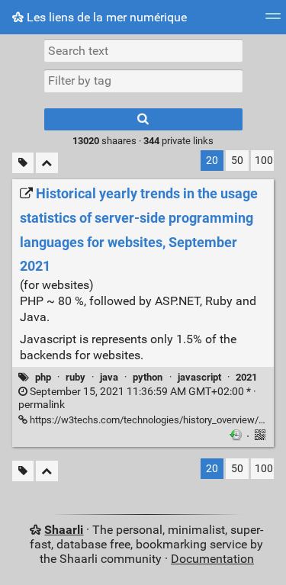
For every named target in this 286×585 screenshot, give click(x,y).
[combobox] (143, 80)
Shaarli (63, 529)
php (43, 377)
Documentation (212, 558)
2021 (246, 377)
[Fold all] (47, 163)
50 (237, 160)
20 (212, 160)
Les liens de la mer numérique (105, 17)
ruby (75, 377)
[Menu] (273, 21)
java (109, 377)
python (147, 377)
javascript (199, 377)
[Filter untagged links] (23, 163)
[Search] (143, 119)
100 (264, 160)
